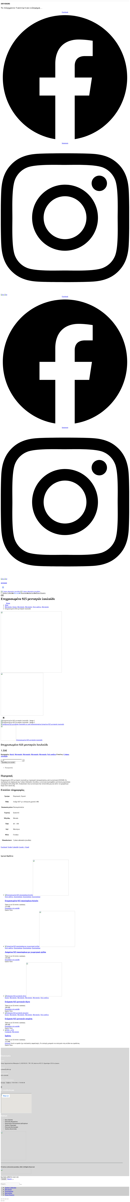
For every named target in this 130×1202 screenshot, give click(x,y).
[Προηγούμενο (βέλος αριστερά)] (1, 1200)
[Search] (21, 1184)
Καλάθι (4, 1179)
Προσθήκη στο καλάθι (8, 762)
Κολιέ (12, 754)
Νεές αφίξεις (51, 754)
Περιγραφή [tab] (9, 768)
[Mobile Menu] (3, 587)
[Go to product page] (64, 878)
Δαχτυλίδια (32, 593)
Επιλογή (7, 1043)
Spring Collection (8, 593)
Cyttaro (66, 754)
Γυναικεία (8, 1032)
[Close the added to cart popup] (13, 1179)
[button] (2, 1182)
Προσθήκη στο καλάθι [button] (12, 908)
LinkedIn (15, 847)
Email (27, 847)
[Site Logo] (20, 591)
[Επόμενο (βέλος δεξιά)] (3, 1200)
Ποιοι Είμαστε (41, 593)
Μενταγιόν (17, 593)
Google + (22, 847)
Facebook (4, 847)
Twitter (10, 847)
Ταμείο (9, 1179)
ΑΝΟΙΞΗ (4, 756)
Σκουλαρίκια (25, 593)
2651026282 (4, 583)
